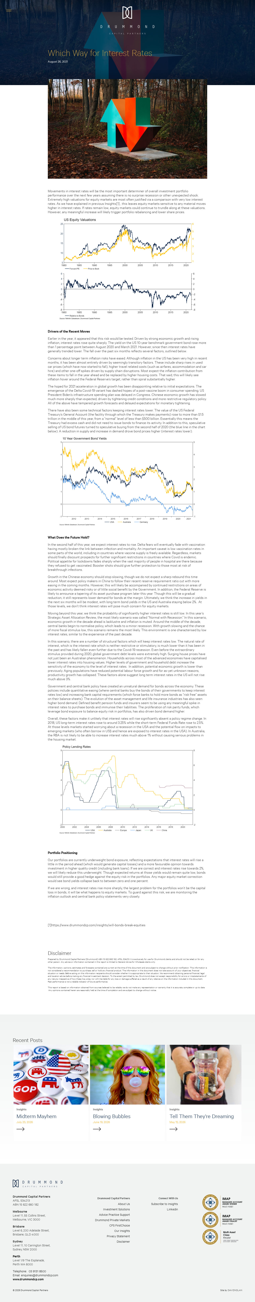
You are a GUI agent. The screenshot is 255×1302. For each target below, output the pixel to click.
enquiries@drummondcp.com (39, 1275)
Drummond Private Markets (112, 1220)
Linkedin (172, 1209)
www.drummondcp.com (28, 1279)
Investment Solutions (116, 1209)
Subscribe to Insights (164, 1203)
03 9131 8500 (37, 1271)
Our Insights (122, 1230)
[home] (127, 20)
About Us (124, 1203)
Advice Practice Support (114, 1214)
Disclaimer (123, 1241)
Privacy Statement (118, 1236)
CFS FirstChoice (119, 1225)
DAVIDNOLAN (235, 1290)
